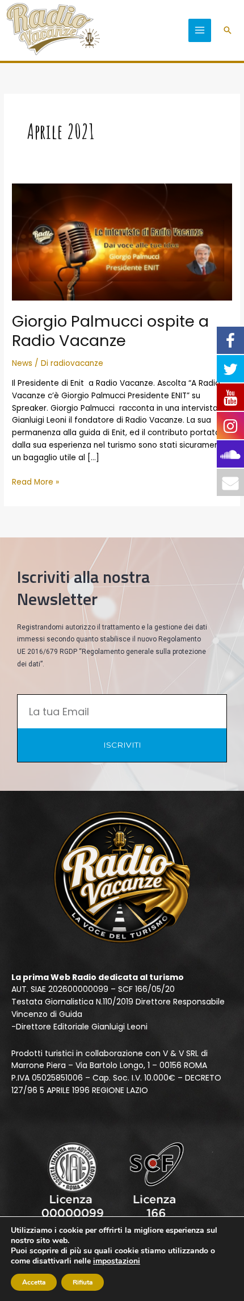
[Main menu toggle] (200, 30)
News (22, 363)
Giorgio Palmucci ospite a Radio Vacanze (110, 331)
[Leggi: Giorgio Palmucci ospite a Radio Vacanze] (122, 241)
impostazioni (116, 1261)
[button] (227, 30)
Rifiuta (82, 1282)
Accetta (33, 1282)
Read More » (35, 481)
